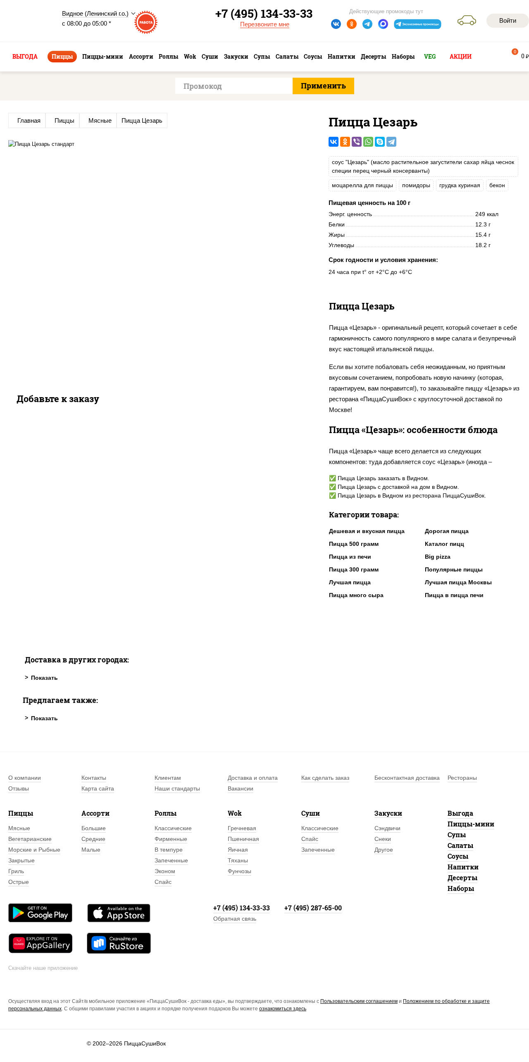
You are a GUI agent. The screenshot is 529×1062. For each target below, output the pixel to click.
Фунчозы (239, 871)
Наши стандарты (177, 788)
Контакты (93, 777)
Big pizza (437, 556)
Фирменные (171, 839)
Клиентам (168, 777)
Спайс (163, 882)
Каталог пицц (444, 544)
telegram (367, 24)
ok (352, 24)
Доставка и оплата (253, 777)
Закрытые (21, 860)
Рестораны (462, 777)
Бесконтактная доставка (407, 777)
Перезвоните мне (264, 24)
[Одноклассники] (345, 142)
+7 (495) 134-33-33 (241, 907)
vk (336, 24)
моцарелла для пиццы (362, 185)
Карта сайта (97, 788)
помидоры (416, 185)
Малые (90, 849)
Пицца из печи (350, 556)
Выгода (460, 813)
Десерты (462, 877)
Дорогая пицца (447, 531)
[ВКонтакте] (333, 142)
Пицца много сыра (356, 595)
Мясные (19, 828)
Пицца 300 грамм (354, 569)
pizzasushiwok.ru (29, 21)
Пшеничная (243, 839)
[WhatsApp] (368, 142)
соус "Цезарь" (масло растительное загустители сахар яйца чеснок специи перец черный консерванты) (423, 166)
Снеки (382, 839)
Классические (173, 828)
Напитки (463, 866)
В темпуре (169, 849)
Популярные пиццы (454, 569)
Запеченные (171, 860)
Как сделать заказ (325, 777)
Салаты (460, 845)
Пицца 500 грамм (354, 544)
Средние (93, 839)
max (383, 24)
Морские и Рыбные (34, 849)
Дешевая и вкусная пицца (367, 531)
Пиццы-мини (471, 823)
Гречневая (242, 828)
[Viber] (357, 142)
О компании (24, 777)
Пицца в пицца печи (454, 595)
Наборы (461, 888)
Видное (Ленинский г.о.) (95, 13)
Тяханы (238, 860)
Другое (383, 849)
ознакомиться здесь (282, 1009)
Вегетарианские (30, 839)
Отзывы (18, 788)
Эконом (165, 871)
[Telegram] (391, 142)
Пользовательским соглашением (359, 1001)
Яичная (238, 849)
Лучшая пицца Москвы (458, 582)
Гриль (16, 871)
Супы (457, 834)
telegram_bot (418, 24)
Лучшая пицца (350, 582)
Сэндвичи (387, 828)
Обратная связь (234, 918)
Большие (93, 828)
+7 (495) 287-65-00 (313, 907)
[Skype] (380, 142)
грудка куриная (459, 185)
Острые (18, 882)
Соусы (458, 856)
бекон (497, 185)
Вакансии (240, 788)
